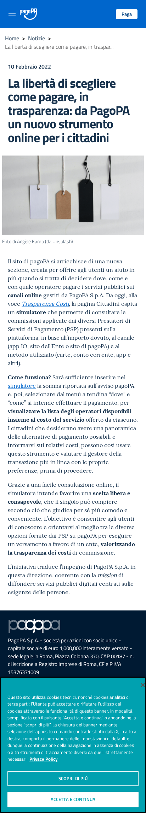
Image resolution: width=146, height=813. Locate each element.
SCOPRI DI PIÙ (73, 778)
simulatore (22, 385)
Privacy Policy (43, 758)
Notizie (36, 38)
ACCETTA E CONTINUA (73, 799)
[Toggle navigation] (12, 13)
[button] (126, 14)
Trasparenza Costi (45, 303)
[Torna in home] (28, 14)
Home (12, 38)
